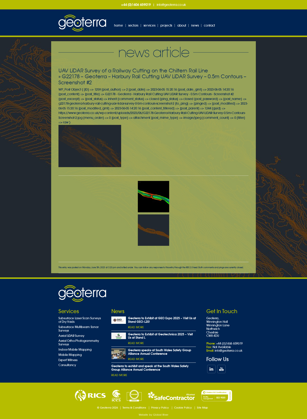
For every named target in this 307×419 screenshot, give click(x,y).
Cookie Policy (183, 407)
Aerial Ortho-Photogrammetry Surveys (78, 342)
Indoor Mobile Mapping (75, 349)
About (181, 25)
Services (149, 25)
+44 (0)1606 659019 (136, 5)
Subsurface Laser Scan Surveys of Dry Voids (79, 320)
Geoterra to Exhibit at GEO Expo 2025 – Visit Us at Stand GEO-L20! (162, 320)
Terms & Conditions (134, 407)
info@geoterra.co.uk (171, 5)
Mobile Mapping (70, 355)
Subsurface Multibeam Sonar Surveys (78, 328)
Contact (209, 25)
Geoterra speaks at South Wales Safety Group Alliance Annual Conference (159, 352)
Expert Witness (67, 360)
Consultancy (67, 365)
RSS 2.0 (189, 267)
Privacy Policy (160, 407)
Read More (136, 327)
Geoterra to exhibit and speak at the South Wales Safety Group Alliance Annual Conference (150, 368)
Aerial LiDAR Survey (71, 336)
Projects (166, 25)
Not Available (222, 347)
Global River (160, 414)
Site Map (202, 407)
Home (118, 25)
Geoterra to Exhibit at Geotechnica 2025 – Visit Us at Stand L (160, 336)
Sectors (133, 25)
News (195, 25)
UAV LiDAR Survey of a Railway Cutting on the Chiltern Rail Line (133, 71)
